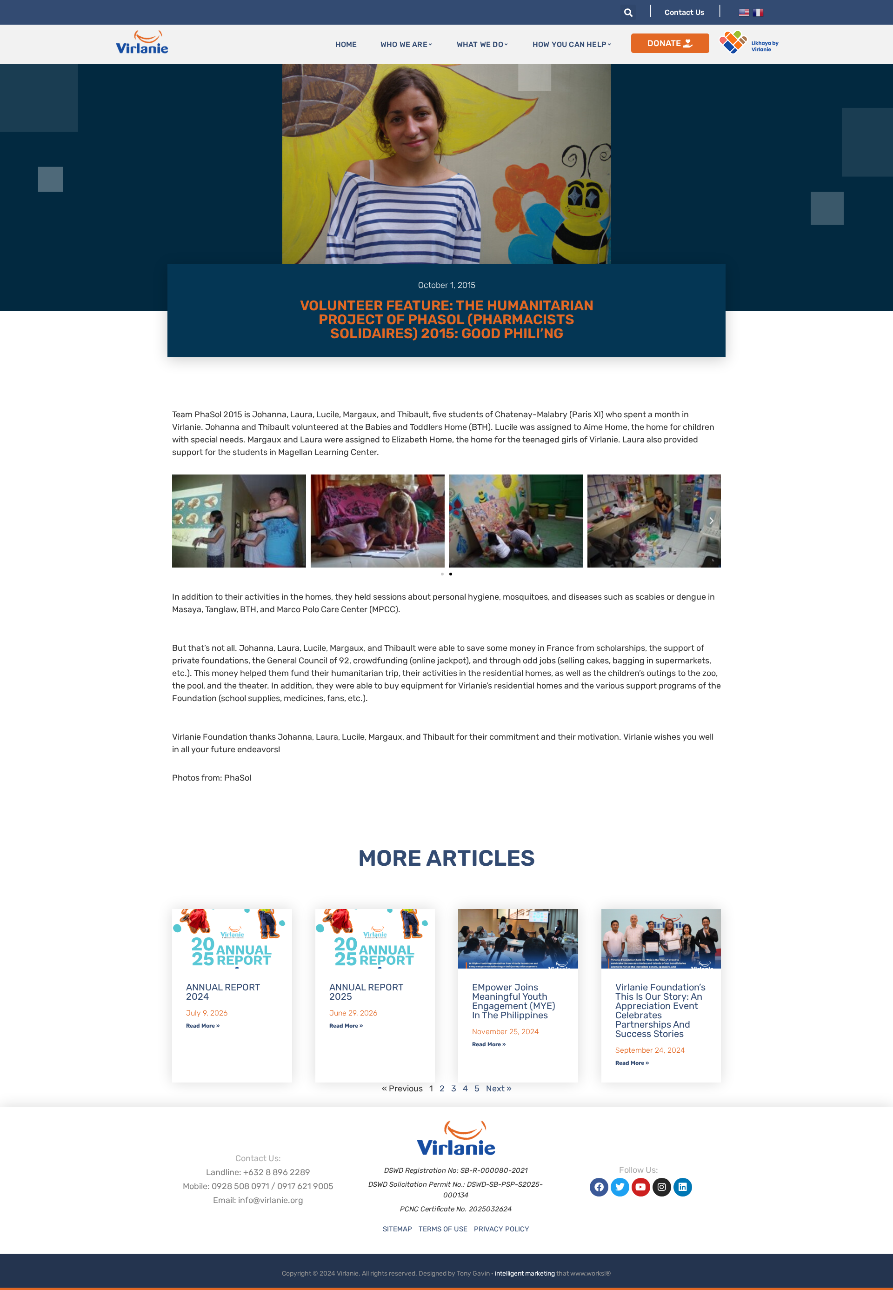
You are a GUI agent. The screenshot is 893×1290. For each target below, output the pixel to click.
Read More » (203, 1026)
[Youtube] (641, 1187)
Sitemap (397, 1229)
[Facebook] (599, 1187)
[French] (758, 12)
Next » (499, 1088)
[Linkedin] (682, 1187)
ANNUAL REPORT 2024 (223, 992)
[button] (628, 12)
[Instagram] (662, 1187)
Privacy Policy (501, 1229)
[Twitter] (620, 1187)
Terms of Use (443, 1229)
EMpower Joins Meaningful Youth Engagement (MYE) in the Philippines (513, 1001)
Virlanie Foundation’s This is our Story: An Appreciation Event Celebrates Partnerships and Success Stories (660, 1010)
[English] (744, 12)
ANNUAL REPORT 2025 (366, 992)
